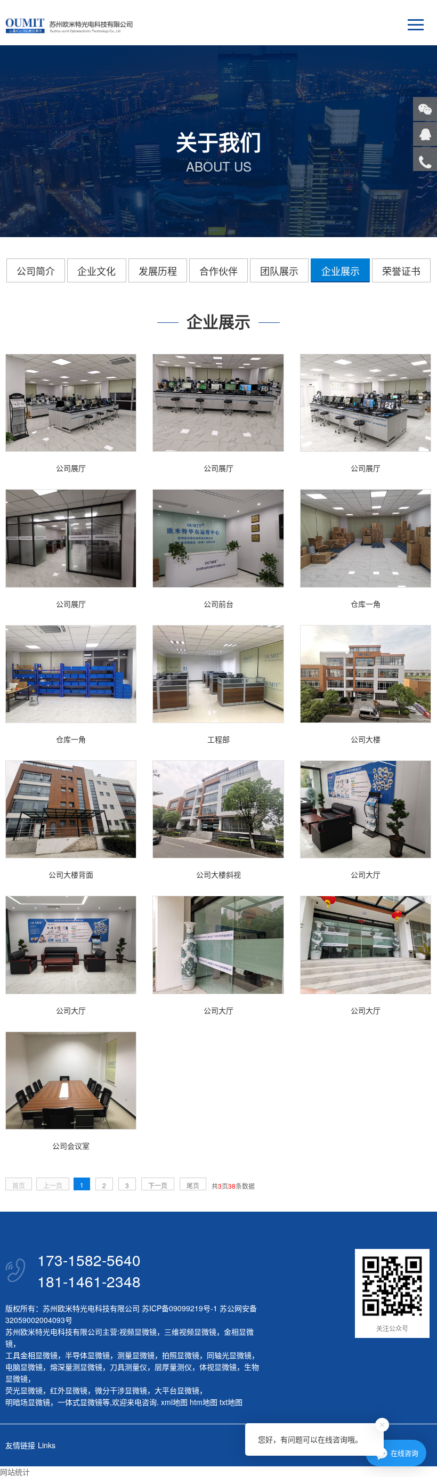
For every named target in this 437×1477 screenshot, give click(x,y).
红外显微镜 (68, 1390)
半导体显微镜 (87, 1355)
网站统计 (15, 1471)
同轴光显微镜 (229, 1355)
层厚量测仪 (173, 1366)
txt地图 (231, 1402)
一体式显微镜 (80, 1402)
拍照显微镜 (180, 1355)
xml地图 (174, 1402)
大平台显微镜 (177, 1390)
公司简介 (36, 271)
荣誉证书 (401, 271)
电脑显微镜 (24, 1366)
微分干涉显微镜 (121, 1390)
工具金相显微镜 (31, 1355)
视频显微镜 (138, 1331)
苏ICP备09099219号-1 (179, 1308)
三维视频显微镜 (190, 1331)
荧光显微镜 (24, 1390)
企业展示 (340, 271)
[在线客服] (425, 134)
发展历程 (158, 271)
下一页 (157, 1185)
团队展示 (279, 271)
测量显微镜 (136, 1355)
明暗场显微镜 (27, 1402)
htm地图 (203, 1402)
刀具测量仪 (128, 1366)
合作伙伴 (218, 271)
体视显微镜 (218, 1366)
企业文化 (96, 271)
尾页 (193, 1185)
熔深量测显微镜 (76, 1366)
